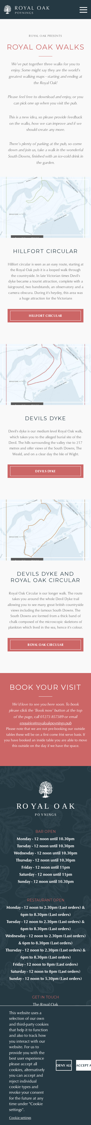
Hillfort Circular (45, 315)
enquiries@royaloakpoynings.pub (46, 723)
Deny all (63, 1065)
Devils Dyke (45, 471)
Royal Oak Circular (45, 644)
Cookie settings (20, 1117)
